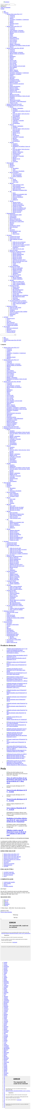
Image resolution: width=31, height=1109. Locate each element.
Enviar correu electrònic (6, 912)
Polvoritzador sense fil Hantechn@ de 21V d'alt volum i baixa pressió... (17, 673)
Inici (5, 337)
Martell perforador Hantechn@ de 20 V (16, 730)
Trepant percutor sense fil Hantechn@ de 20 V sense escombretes (16, 725)
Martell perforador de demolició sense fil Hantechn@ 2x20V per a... (16, 686)
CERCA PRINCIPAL (16, 909)
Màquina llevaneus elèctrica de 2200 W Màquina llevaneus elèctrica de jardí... (16, 757)
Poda (5, 341)
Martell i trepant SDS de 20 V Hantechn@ (17, 719)
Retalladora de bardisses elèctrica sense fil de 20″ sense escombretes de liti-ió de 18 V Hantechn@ (17, 819)
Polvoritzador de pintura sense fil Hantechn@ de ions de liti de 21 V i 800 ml (17, 680)
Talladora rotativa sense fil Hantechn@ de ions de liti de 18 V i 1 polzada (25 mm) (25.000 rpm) (16, 832)
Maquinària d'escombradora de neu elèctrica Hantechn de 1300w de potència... (17, 764)
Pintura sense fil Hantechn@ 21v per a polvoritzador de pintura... (16, 652)
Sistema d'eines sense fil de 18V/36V (12, 340)
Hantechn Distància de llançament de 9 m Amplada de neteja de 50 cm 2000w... (16, 750)
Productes (6, 338)
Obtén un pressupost (5, 7)
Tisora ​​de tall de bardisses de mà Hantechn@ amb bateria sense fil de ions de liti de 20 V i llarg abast (17, 780)
